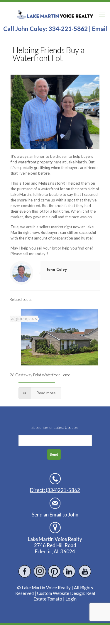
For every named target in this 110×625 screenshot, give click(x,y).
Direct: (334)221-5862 (55, 490)
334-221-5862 (68, 28)
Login (71, 598)
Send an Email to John (55, 514)
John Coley (56, 270)
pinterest (54, 571)
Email (99, 28)
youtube (84, 571)
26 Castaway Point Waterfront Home (40, 375)
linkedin (69, 571)
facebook (24, 571)
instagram (39, 571)
